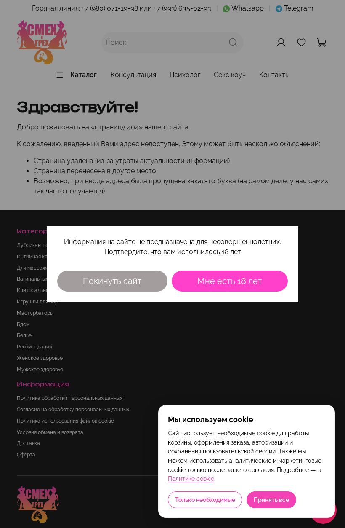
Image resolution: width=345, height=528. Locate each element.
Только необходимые (205, 499)
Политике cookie (191, 478)
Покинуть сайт (112, 281)
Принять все (271, 499)
